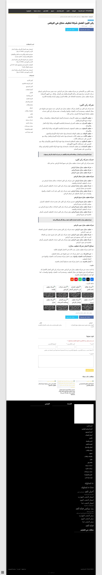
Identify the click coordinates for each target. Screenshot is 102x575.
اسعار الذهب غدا (87, 503)
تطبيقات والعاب (29, 111)
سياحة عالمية (29, 123)
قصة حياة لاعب (29, 132)
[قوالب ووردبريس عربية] (49, 572)
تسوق (52, 11)
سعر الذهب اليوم (87, 519)
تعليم (31, 114)
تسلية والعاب (29, 104)
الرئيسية (91, 16)
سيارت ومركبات (29, 126)
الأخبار (68, 11)
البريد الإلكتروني (70, 344)
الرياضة (74, 11)
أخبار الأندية (30, 80)
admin (91, 26)
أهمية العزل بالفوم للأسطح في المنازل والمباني (86, 384)
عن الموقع (24, 569)
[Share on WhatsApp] (80, 279)
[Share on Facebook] (92, 279)
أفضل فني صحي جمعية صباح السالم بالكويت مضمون (47, 384)
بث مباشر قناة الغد (85, 508)
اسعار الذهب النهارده (86, 497)
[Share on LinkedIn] (84, 279)
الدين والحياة (29, 95)
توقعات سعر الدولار (90, 511)
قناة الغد (90, 525)
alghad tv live (87, 487)
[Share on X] (88, 279)
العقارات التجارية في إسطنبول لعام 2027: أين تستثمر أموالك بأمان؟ (21, 66)
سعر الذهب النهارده (86, 516)
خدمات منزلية (37, 11)
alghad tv (89, 483)
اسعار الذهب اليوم (87, 500)
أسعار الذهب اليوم (81, 492)
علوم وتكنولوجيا (29, 129)
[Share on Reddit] (72, 279)
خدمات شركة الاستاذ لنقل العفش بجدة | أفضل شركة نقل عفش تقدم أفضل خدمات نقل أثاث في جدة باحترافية (67, 392)
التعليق (92, 353)
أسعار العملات (29, 89)
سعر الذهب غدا (88, 522)
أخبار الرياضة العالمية (27, 83)
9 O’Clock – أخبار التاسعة (85, 11)
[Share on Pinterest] (76, 279)
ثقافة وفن (45, 11)
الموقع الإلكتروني (52, 344)
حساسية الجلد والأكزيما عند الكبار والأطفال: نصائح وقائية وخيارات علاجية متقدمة (22, 55)
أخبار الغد (89, 491)
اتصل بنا (18, 569)
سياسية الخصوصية (12, 569)
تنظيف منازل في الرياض (81, 312)
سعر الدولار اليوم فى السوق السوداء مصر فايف (85, 513)
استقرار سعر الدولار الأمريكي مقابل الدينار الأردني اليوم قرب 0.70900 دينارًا (22, 50)
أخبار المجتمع (29, 86)
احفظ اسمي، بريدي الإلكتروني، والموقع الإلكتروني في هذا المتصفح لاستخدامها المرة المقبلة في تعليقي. (68, 350)
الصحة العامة (29, 98)
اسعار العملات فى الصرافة (89, 505)
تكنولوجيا (29, 11)
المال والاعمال (60, 11)
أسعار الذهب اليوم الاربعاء (89, 494)
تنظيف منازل (89, 312)
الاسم (92, 344)
